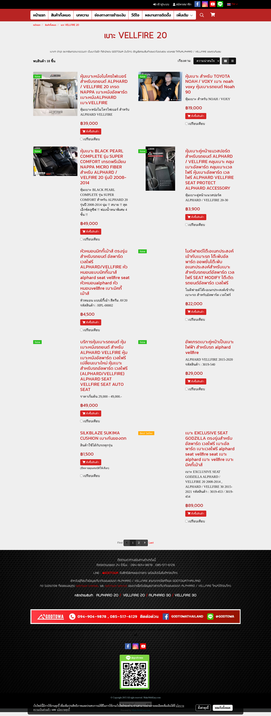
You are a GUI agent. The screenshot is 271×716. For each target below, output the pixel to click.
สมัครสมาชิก (183, 4)
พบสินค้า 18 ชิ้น (44, 61)
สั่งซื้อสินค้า (92, 131)
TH (233, 4)
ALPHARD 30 (160, 595)
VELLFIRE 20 (134, 595)
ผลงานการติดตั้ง (158, 15)
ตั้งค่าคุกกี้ (203, 707)
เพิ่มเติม (183, 15)
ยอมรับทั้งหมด (222, 707)
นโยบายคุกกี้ (63, 709)
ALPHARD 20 (107, 595)
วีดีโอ (135, 15)
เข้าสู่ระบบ (162, 4)
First (120, 543)
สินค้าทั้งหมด (61, 15)
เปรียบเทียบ (91, 139)
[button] (202, 15)
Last (151, 543)
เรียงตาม (185, 61)
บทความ (82, 15)
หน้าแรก (39, 15)
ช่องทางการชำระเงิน (110, 15)
